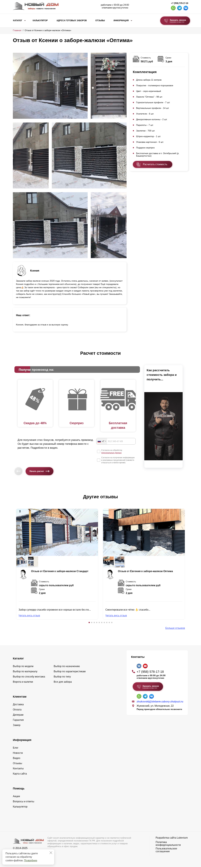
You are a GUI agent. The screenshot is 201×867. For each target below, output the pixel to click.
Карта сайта (20, 773)
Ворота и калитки (23, 681)
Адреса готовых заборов (72, 20)
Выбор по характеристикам (70, 671)
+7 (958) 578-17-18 (179, 3)
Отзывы (100, 20)
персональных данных (111, 453)
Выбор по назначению (67, 666)
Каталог (17, 20)
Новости (18, 753)
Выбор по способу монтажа (29, 676)
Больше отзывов (175, 628)
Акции (16, 796)
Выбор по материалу (25, 671)
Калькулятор (40, 20)
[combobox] (101, 441)
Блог (15, 747)
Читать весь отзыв (29, 615)
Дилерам (18, 714)
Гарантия (18, 720)
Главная (17, 30)
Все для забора (63, 681)
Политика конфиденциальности (168, 843)
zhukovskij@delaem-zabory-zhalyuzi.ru (160, 701)
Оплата (17, 709)
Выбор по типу (62, 676)
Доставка (18, 704)
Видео (16, 758)
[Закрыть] (50, 852)
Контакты (18, 768)
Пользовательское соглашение (166, 850)
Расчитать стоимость (155, 164)
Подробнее (30, 860)
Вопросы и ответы (23, 801)
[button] (89, 622)
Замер (16, 725)
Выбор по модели (23, 666)
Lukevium (182, 837)
